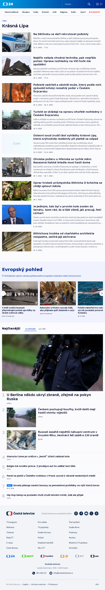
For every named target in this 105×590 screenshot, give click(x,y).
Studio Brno (74, 527)
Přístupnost (53, 584)
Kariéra (72, 537)
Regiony (63, 12)
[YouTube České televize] (86, 513)
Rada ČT (10, 537)
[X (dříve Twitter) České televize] (91, 513)
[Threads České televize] (96, 513)
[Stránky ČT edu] (95, 556)
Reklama (10, 527)
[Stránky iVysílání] (47, 556)
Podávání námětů (45, 542)
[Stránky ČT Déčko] (64, 556)
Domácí (45, 12)
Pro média (42, 522)
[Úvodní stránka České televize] (20, 513)
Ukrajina (26, 12)
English (25, 584)
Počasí (41, 537)
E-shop (9, 542)
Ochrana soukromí (38, 584)
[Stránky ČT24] (10, 556)
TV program (11, 522)
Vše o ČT (41, 548)
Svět (54, 12)
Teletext (10, 532)
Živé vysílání (74, 522)
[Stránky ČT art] (79, 556)
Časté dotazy (12, 548)
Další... (74, 12)
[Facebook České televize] (81, 513)
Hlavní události (11, 12)
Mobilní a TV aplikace (78, 542)
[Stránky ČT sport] (27, 556)
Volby (35, 12)
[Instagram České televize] (76, 513)
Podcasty (73, 532)
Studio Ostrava (44, 532)
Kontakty (73, 548)
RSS (97, 584)
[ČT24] (8, 4)
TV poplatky (43, 527)
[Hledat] (89, 4)
